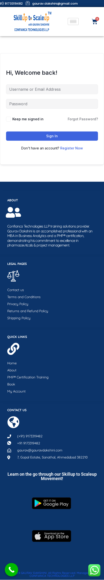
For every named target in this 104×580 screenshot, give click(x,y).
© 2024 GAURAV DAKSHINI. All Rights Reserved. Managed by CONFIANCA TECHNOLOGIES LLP (52, 574)
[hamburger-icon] (73, 21)
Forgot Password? (83, 119)
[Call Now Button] (11, 569)
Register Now (71, 148)
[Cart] (94, 21)
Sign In (52, 136)
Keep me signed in (28, 119)
